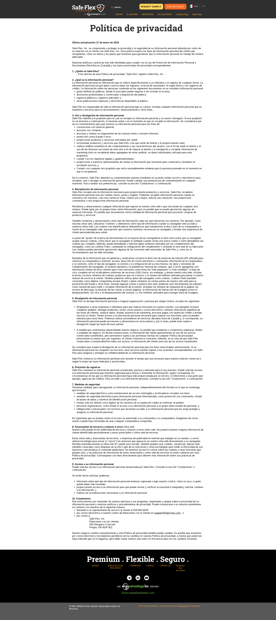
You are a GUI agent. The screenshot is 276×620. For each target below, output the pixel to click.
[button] (132, 14)
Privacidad (143, 606)
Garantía (183, 606)
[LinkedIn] (138, 577)
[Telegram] (129, 577)
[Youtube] (146, 577)
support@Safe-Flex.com (167, 513)
